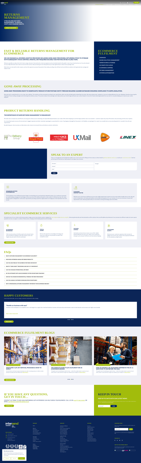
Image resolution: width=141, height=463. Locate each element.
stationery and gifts (64, 217)
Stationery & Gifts (90, 430)
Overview (61, 427)
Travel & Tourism (90, 437)
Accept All (21, 458)
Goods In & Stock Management (65, 428)
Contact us (34, 445)
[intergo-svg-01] (118, 450)
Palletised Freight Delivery (64, 440)
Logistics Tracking (63, 441)
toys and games (54, 217)
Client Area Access (36, 446)
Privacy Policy (35, 447)
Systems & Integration (63, 434)
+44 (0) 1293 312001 (79, 400)
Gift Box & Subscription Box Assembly (66, 447)
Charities (88, 431)
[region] (14, 455)
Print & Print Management (64, 446)
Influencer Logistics (90, 432)
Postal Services (62, 438)
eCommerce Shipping (63, 431)
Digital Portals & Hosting (64, 449)
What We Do (35, 429)
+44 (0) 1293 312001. (126, 157)
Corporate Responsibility (37, 432)
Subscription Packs (90, 429)
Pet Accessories (90, 436)
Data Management (63, 451)
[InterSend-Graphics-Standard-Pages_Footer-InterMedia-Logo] (125, 450)
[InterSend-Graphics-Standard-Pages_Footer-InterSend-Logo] (12, 422)
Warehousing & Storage (64, 429)
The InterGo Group (36, 430)
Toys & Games (89, 435)
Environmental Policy (36, 434)
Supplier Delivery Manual (37, 441)
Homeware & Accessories (91, 438)
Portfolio (34, 440)
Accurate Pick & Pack (63, 430)
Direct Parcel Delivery (63, 439)
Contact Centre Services (64, 448)
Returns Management (63, 432)
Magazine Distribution (91, 427)
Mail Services (62, 450)
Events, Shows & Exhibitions (91, 439)
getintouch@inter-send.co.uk (109, 157)
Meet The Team (35, 431)
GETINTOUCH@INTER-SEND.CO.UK (18, 402)
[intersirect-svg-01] (132, 450)
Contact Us (130, 2)
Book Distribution (90, 428)
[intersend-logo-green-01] (4, 2)
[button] (70, 256)
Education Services (90, 434)
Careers (34, 444)
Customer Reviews (36, 439)
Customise (7, 458)
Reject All (14, 458)
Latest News (35, 437)
